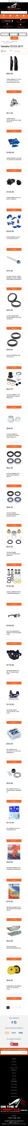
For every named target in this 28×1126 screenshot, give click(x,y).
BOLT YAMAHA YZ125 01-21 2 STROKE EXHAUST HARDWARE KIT (14, 790)
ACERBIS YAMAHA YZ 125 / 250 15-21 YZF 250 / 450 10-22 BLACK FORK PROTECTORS (14, 80)
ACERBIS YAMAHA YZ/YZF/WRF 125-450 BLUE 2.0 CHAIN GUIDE (14, 159)
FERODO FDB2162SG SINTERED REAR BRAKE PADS (14, 947)
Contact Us (14, 1079)
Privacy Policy (14, 1087)
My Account (14, 1061)
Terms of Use (14, 1084)
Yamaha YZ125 (14, 41)
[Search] (25, 12)
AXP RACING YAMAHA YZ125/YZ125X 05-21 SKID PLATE (13, 711)
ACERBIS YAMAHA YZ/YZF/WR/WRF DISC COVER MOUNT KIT (14, 120)
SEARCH (14, 38)
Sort (11, 50)
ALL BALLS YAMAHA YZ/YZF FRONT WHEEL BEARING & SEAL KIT (13, 475)
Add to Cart (14, 91)
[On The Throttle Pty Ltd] (14, 6)
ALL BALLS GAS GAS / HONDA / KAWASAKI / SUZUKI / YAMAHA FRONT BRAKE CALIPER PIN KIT (14, 278)
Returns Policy (14, 1090)
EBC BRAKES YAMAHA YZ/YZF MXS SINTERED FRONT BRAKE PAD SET (14, 908)
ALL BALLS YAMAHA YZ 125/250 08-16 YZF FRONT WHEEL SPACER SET (13, 435)
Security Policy (14, 1093)
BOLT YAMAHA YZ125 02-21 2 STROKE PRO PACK (13, 829)
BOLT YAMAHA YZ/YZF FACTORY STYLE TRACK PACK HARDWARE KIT (14, 751)
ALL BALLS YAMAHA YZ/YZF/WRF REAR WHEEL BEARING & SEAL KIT (13, 514)
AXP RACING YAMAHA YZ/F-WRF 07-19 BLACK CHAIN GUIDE (13, 672)
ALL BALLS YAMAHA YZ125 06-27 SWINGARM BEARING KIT (14, 592)
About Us (14, 1073)
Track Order (14, 1065)
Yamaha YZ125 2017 (7, 43)
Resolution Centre (14, 1068)
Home (3, 41)
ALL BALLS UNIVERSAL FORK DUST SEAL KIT (13, 356)
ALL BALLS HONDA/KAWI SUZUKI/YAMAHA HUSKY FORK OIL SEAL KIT (14, 317)
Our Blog (14, 1076)
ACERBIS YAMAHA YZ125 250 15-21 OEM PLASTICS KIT (13, 237)
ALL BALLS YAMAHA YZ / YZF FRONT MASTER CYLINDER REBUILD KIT (13, 396)
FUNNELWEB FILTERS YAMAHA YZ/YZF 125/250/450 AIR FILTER (14, 987)
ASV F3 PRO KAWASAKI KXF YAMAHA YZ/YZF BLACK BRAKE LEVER (14, 632)
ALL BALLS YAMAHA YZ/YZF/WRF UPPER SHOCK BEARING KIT (13, 554)
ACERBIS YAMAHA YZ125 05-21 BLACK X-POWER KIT (14, 198)
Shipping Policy (14, 1096)
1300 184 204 (14, 1)
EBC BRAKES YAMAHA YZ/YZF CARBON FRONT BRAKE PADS (14, 868)
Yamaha (7, 41)
